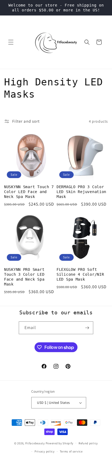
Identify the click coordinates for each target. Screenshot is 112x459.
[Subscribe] (87, 327)
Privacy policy (45, 451)
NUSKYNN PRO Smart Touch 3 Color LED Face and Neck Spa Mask (24, 276)
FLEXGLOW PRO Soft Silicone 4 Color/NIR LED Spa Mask (80, 274)
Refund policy (88, 443)
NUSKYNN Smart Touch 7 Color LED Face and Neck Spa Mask (29, 192)
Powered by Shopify (60, 443)
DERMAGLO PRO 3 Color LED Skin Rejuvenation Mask (81, 192)
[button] (11, 42)
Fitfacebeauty (35, 443)
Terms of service (71, 451)
